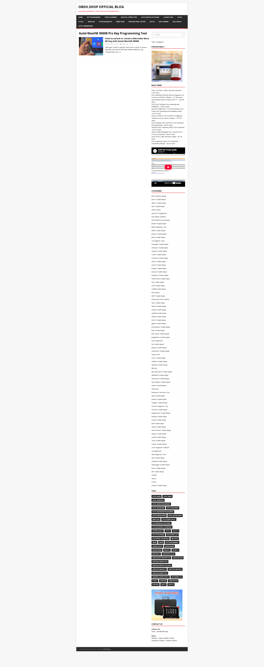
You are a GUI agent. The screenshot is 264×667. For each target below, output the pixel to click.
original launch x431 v (161, 577)
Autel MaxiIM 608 (158, 508)
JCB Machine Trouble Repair (160, 327)
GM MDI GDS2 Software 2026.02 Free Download (167, 127)
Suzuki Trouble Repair (158, 437)
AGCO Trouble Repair (158, 199)
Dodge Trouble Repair (158, 268)
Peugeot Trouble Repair (159, 403)
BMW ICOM (120, 22)
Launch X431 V (157, 546)
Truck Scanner (111, 17)
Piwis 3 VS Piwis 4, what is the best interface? (166, 90)
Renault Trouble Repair (159, 417)
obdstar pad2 (178, 558)
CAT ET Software (158, 535)
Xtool (81, 22)
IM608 (161, 542)
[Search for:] (168, 35)
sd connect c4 (177, 577)
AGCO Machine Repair (158, 196)
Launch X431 (168, 17)
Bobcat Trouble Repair (159, 234)
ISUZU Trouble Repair (158, 320)
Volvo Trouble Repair (158, 468)
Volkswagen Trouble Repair (160, 465)
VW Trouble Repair (157, 472)
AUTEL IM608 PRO (158, 500)
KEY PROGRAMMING (172, 542)
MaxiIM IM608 (157, 550)
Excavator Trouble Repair (159, 275)
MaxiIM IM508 (169, 546)
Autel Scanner (156, 210)
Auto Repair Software (150, 17)
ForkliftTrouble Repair (158, 289)
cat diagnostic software (161, 523)
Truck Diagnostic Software (160, 447)
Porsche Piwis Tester (136, 22)
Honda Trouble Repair (158, 310)
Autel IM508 (157, 496)
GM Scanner (163, 22)
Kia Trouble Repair (157, 344)
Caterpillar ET (158, 531)
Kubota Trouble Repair (159, 348)
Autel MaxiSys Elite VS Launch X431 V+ (164, 100)
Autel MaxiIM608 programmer (163, 512)
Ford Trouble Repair (158, 286)
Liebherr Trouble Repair (159, 361)
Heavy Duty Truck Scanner (160, 299)
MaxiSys (167, 550)
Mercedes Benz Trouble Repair (161, 372)
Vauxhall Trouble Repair (159, 461)
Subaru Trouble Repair (158, 434)
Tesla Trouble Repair (158, 441)
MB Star (154, 368)
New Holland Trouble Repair (160, 382)
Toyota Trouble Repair (159, 444)
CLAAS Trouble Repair (158, 255)
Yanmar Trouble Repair (159, 485)
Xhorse (153, 479)
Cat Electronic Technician (162, 527)
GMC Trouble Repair (158, 296)
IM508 (154, 542)
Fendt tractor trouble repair (160, 279)
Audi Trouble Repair (158, 206)
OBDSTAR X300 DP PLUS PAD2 (162, 565)
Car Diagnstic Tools (158, 241)
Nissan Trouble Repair (158, 385)
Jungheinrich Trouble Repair (160, 337)
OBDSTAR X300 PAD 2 (159, 569)
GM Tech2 (174, 538)
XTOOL (153, 482)
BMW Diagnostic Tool (158, 227)
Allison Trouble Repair (158, 203)
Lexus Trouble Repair (158, 358)
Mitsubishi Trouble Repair (159, 375)
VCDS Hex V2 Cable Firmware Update (163, 137)
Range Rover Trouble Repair (160, 413)
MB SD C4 (175, 550)
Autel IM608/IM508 (85, 26)
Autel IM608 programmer (161, 504)
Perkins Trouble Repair (159, 399)
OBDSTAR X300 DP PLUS (160, 561)
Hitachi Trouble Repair (158, 306)
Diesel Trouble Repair (158, 265)
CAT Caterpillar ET (168, 519)
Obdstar (91, 22)
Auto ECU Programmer (159, 213)
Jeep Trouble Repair (158, 330)
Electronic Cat (172, 535)
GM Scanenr (155, 293)
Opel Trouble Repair (158, 396)
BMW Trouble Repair (158, 231)
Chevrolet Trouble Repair (159, 248)
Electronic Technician (161, 538)
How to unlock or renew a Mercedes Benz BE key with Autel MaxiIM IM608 (127, 40)
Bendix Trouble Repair (158, 224)
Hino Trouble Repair (158, 303)
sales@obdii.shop (162, 631)
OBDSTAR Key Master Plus (161, 558)
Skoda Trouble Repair (158, 427)
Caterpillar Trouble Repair (159, 244)
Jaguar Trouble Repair (158, 323)
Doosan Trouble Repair (159, 272)
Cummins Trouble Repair (159, 258)
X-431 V (155, 581)
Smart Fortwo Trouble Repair (161, 430)
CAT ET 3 (175, 531)
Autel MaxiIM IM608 (175, 515)
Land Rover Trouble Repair (160, 351)
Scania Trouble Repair (158, 420)
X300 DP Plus (173, 581)
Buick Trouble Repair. (158, 237)
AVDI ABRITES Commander (160, 220)
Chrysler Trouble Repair (159, 251)
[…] (120, 52)
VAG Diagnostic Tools (158, 454)
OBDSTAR (154, 389)
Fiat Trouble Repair (157, 282)
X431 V (163, 584)
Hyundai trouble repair (158, 313)
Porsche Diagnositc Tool (159, 406)
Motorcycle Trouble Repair (160, 379)
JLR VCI (152, 22)
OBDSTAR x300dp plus (160, 573)
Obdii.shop (125, 44)
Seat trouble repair (157, 423)
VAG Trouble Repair (157, 458)
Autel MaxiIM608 (172, 508)
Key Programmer (93, 17)
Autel (179, 17)
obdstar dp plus (168, 554)
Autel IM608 (167, 496)
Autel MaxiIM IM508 (159, 515)
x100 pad (163, 581)
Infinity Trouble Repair (158, 317)
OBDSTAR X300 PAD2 (175, 569)
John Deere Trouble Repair (160, 334)
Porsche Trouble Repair (159, 410)
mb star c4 (156, 554)
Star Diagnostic (105, 22)
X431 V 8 (171, 584)
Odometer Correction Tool (160, 392)
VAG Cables (177, 22)
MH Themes (106, 649)
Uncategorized (156, 451)
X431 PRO (156, 584)
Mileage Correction (129, 17)
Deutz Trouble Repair (158, 261)
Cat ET (168, 531)
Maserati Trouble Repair (159, 365)
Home (80, 17)
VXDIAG (154, 475)
